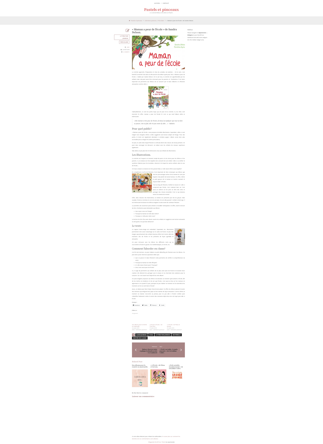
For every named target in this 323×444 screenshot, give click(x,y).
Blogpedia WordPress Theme (157, 442)
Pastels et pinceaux (161, 9)
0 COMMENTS (126, 52)
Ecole (151, 335)
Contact (166, 3)
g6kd (128, 47)
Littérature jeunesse (151, 20)
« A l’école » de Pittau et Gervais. (157, 366)
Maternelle (177, 335)
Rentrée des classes (139, 338)
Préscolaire (161, 20)
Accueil (157, 3)
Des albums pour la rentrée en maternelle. (139, 325)
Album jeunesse (141, 335)
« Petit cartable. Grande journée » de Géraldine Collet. (176, 367)
